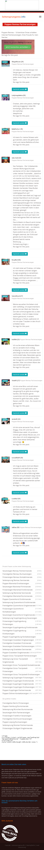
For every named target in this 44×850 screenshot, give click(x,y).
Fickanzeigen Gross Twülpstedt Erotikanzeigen (22, 674)
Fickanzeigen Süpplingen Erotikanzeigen (22, 687)
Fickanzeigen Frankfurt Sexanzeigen (17, 715)
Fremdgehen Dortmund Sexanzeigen (17, 719)
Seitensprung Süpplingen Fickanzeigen (22, 677)
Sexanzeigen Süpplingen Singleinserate (22, 684)
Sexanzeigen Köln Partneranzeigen (16, 712)
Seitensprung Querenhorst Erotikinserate (22, 602)
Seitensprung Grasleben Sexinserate (22, 649)
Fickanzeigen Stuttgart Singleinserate (17, 728)
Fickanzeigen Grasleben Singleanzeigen (22, 640)
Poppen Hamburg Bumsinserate (15, 706)
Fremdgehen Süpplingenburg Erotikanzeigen (22, 632)
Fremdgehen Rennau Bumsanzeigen (22, 574)
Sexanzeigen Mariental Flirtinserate (22, 586)
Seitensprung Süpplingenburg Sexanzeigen (22, 618)
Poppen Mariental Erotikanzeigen (22, 583)
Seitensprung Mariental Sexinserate (22, 593)
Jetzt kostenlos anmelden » (18, 47)
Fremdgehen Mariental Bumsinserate (22, 596)
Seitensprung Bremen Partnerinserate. (18, 725)
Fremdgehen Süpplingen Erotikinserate (22, 681)
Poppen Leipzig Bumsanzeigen (15, 722)
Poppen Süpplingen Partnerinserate (22, 690)
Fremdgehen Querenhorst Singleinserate (22, 605)
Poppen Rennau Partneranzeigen (23, 64)
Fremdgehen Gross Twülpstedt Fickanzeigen (22, 669)
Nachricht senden (19, 89)
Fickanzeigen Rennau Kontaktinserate (22, 577)
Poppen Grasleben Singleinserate (19, 652)
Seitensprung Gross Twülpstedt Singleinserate (22, 660)
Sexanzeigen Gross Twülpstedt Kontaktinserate (22, 665)
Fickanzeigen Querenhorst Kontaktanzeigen (22, 610)
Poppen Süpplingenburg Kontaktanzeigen (22, 637)
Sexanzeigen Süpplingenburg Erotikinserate (22, 627)
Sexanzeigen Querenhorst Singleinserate (22, 615)
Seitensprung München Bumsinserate (18, 709)
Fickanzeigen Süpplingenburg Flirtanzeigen (22, 622)
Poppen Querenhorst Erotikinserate (22, 599)
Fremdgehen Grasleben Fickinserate (22, 643)
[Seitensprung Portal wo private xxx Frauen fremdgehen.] (14, 16)
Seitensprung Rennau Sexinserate (22, 580)
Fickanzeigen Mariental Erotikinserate (22, 590)
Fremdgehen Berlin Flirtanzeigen (16, 703)
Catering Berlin (30, 845)
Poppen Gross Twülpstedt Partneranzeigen (22, 656)
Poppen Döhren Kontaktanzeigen (19, 693)
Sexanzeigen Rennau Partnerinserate (22, 571)
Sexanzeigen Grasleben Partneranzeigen (22, 646)
